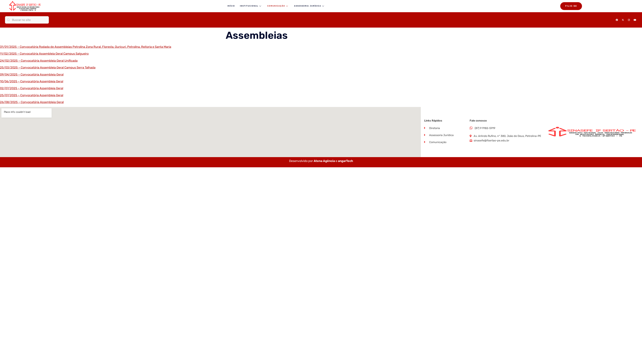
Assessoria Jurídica (307, 6)
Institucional (249, 6)
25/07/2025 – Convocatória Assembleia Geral (31, 95)
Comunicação (276, 6)
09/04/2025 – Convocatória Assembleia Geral (32, 74)
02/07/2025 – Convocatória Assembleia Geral (31, 88)
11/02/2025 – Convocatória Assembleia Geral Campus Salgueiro (44, 53)
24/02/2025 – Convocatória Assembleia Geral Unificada (39, 61)
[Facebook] (617, 20)
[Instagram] (629, 20)
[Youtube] (635, 20)
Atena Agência (324, 161)
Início (231, 6)
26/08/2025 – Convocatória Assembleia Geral (32, 102)
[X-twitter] (623, 20)
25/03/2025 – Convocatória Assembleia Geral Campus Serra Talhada (47, 67)
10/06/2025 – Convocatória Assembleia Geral (31, 81)
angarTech (345, 161)
